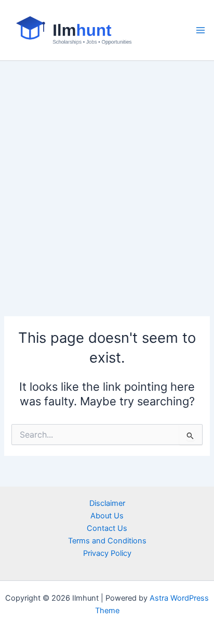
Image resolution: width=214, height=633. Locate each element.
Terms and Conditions (107, 540)
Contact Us (107, 528)
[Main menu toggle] (200, 30)
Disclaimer (107, 503)
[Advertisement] (107, 173)
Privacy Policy (107, 553)
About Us (107, 515)
